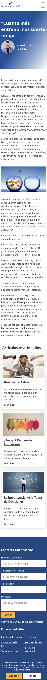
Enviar (8, 614)
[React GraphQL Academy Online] (11, 5)
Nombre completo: (11, 557)
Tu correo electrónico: (13, 570)
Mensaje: (6, 596)
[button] (42, 5)
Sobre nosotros (9, 651)
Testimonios (30, 636)
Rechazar (32, 675)
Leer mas (9, 404)
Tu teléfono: (7, 583)
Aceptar (14, 675)
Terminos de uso (33, 642)
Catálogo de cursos (11, 636)
